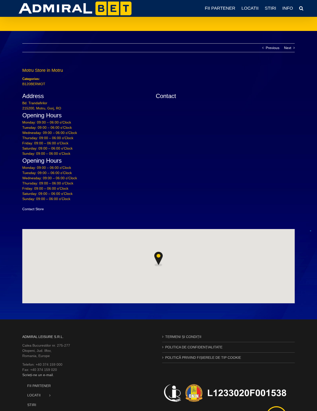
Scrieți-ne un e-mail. (38, 375)
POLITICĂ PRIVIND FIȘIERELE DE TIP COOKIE (203, 358)
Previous (272, 48)
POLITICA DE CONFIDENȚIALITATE (193, 347)
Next (287, 48)
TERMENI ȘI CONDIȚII (183, 337)
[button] (301, 8)
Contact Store (33, 209)
